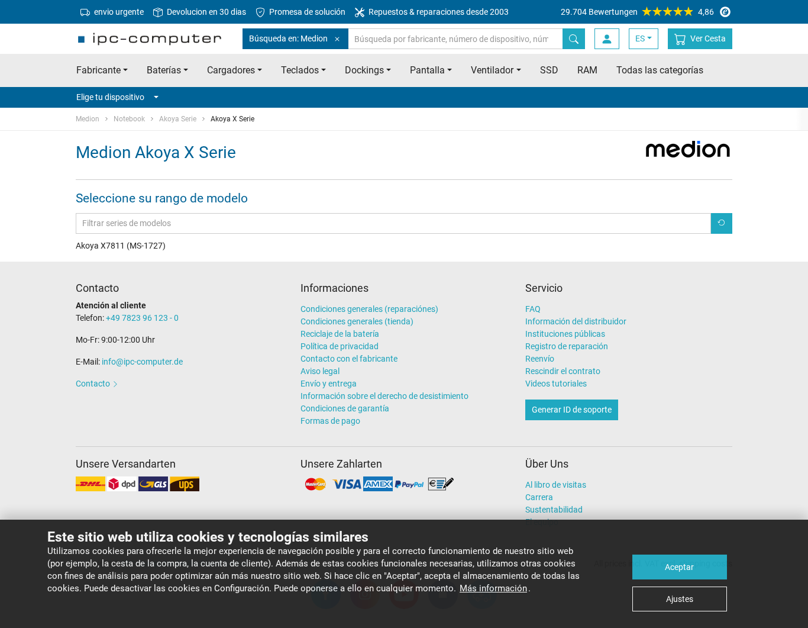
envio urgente (118, 12)
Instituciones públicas (565, 334)
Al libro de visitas (555, 484)
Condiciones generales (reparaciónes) (369, 309)
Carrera (539, 497)
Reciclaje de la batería (339, 334)
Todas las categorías (659, 70)
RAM (587, 70)
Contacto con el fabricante (348, 358)
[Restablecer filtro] (721, 223)
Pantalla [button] (427, 70)
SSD (549, 70)
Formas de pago (330, 421)
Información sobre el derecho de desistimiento (384, 396)
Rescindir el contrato (562, 371)
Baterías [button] (164, 70)
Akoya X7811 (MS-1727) (121, 245)
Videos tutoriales (556, 383)
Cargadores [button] (231, 70)
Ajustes (679, 599)
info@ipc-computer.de (142, 361)
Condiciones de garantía (344, 408)
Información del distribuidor (575, 321)
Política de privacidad (339, 346)
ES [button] (640, 38)
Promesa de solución (306, 12)
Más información (493, 588)
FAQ (533, 309)
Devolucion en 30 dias (205, 12)
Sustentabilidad (554, 509)
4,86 (637, 12)
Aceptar (679, 567)
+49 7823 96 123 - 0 (142, 318)
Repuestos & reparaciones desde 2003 (438, 12)
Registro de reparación (566, 346)
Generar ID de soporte (572, 409)
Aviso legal (320, 371)
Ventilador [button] (492, 70)
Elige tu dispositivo (110, 97)
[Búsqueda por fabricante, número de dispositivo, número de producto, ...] (574, 38)
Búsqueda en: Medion (288, 38)
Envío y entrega (328, 383)
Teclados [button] (300, 70)
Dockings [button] (364, 70)
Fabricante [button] (98, 70)
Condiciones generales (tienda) (356, 321)
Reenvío (539, 358)
